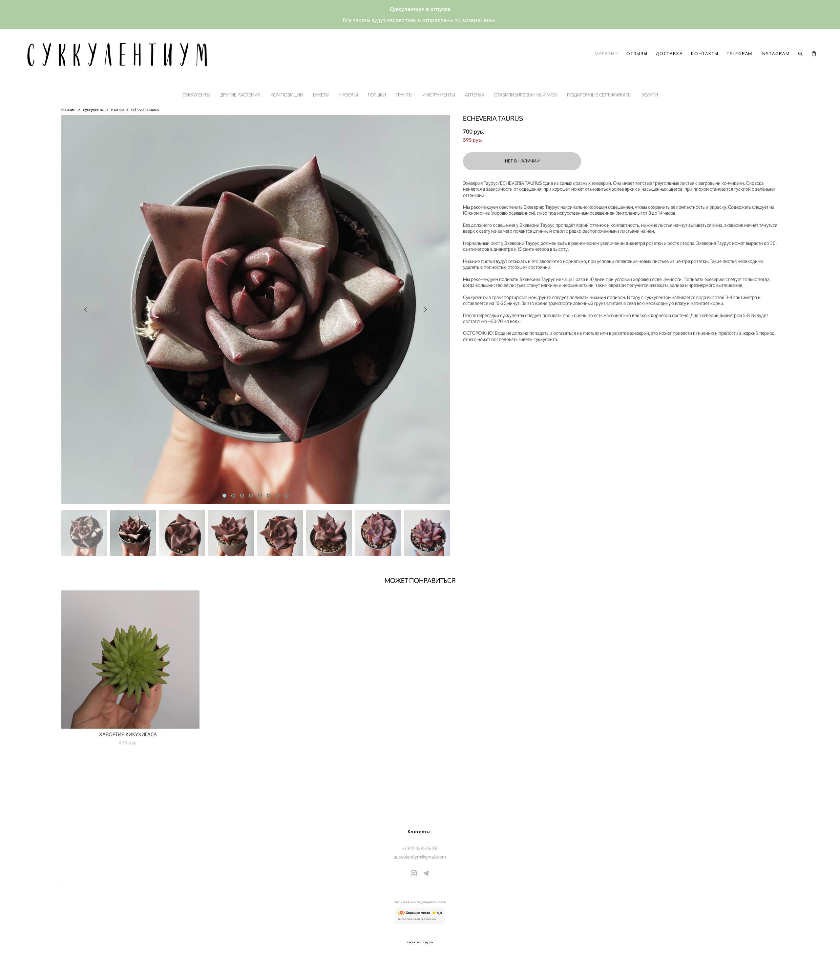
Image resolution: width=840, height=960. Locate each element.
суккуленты (93, 109)
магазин (68, 109)
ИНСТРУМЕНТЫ (438, 94)
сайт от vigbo (420, 942)
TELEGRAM (740, 53)
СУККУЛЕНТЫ (196, 94)
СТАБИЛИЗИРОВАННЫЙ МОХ (525, 94)
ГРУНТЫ (404, 94)
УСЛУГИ (649, 94)
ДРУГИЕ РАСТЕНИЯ (240, 94)
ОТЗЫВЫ (637, 53)
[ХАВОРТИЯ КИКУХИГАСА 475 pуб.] (130, 659)
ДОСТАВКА (669, 53)
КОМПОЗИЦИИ (286, 94)
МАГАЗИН (606, 53)
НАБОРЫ (348, 94)
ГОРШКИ (377, 94)
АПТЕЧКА (474, 94)
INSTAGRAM (775, 53)
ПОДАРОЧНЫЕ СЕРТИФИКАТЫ (599, 94)
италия (117, 109)
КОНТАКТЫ (705, 53)
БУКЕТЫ (321, 94)
